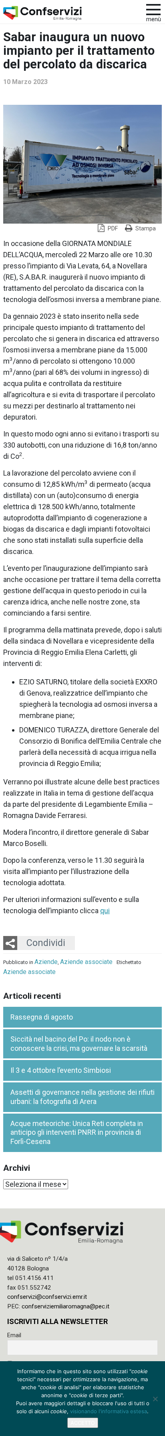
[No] (155, 1399)
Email (14, 1335)
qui (105, 910)
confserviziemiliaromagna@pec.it (65, 1306)
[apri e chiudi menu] (153, 9)
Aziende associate (86, 962)
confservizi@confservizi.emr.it (47, 1296)
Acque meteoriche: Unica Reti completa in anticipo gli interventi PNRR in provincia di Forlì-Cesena (76, 1132)
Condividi (45, 942)
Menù (153, 19)
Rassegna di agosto (41, 1017)
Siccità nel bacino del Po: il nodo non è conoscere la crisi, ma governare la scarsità (78, 1043)
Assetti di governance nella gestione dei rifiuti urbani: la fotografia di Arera (82, 1097)
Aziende (46, 962)
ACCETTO (82, 1423)
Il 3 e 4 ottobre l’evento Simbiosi (60, 1070)
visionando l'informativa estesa (108, 1411)
